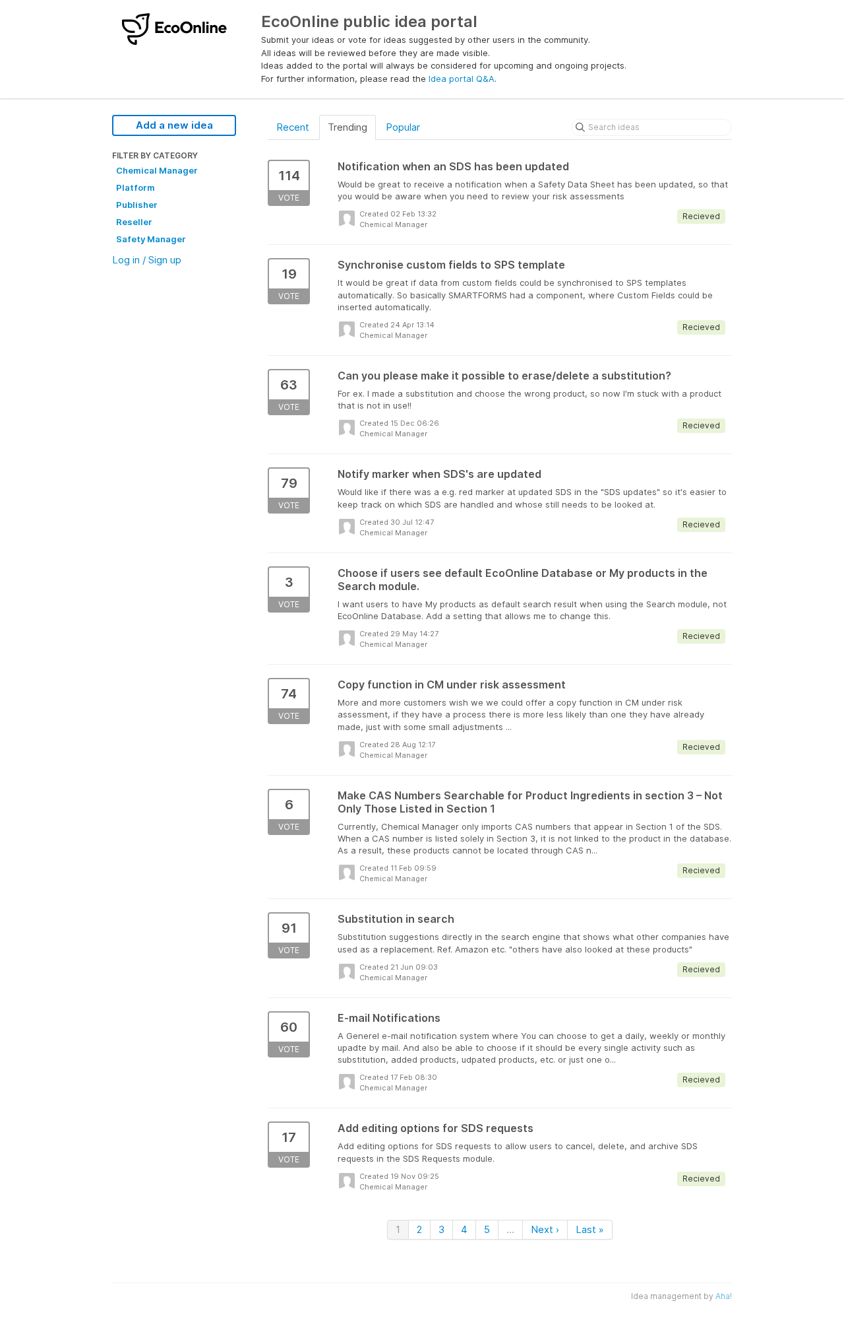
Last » (590, 1229)
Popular (403, 127)
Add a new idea (174, 125)
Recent (292, 127)
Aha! (723, 1296)
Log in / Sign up (146, 259)
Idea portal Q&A (462, 78)
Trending (347, 127)
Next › (545, 1229)
